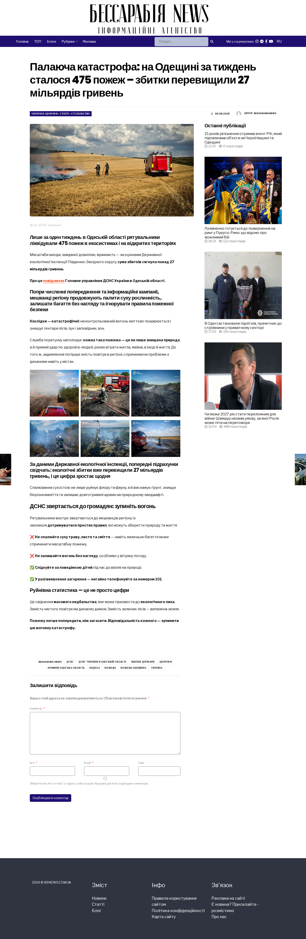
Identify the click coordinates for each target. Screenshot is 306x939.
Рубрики (68, 41)
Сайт (141, 763)
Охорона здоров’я (45, 113)
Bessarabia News (50, 661)
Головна (22, 41)
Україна (156, 668)
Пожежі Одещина (133, 668)
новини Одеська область (66, 668)
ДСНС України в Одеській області (102, 661)
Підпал (94, 668)
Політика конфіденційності (178, 910)
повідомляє (54, 281)
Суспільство (80, 113)
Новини (99, 898)
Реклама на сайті (228, 898)
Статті (64, 113)
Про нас (219, 916)
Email (89, 763)
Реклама (89, 41)
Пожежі (110, 668)
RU (279, 41)
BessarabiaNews (265, 113)
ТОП (37, 41)
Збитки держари (143, 661)
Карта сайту (164, 916)
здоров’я (165, 661)
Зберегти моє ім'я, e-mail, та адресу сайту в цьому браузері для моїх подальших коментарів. (89, 783)
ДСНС (70, 661)
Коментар (37, 708)
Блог (96, 910)
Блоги (51, 41)
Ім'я (33, 763)
